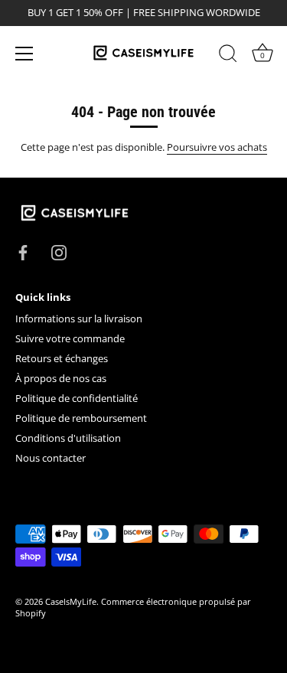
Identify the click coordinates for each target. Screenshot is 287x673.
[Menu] (24, 53)
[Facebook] (23, 252)
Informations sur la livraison (78, 318)
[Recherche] (228, 56)
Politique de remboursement (81, 418)
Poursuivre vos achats (217, 147)
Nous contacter (50, 458)
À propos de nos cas (60, 378)
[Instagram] (59, 252)
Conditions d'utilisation (68, 438)
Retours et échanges (61, 358)
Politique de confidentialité (76, 398)
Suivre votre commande (70, 338)
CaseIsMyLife (70, 601)
